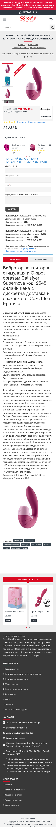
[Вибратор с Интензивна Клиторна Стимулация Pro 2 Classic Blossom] (32, 147)
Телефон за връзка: (14, 175)
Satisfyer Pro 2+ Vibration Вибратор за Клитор (15, 611)
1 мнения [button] (21, 122)
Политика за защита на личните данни (22, 251)
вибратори (36, 544)
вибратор (18, 540)
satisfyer (25, 544)
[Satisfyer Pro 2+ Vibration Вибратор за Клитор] (15, 597)
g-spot (6, 548)
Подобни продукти (28, 579)
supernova (29, 540)
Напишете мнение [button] (37, 122)
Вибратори (33, 44)
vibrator (47, 544)
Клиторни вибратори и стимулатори (29, 47)
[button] (9, 65)
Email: (8, 185)
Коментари (41, 259)
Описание (15, 259)
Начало (21, 44)
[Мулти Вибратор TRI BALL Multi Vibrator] (41, 597)
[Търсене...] (52, 27)
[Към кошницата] (51, 19)
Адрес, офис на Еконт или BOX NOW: (21, 194)
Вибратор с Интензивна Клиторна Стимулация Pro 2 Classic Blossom (45, 145)
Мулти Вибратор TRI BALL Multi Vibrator (41, 611)
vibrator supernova (11, 544)
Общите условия (27, 248)
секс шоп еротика (19, 548)
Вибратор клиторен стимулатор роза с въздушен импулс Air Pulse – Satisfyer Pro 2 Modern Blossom (19, 145)
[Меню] (4, 19)
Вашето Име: (11, 166)
